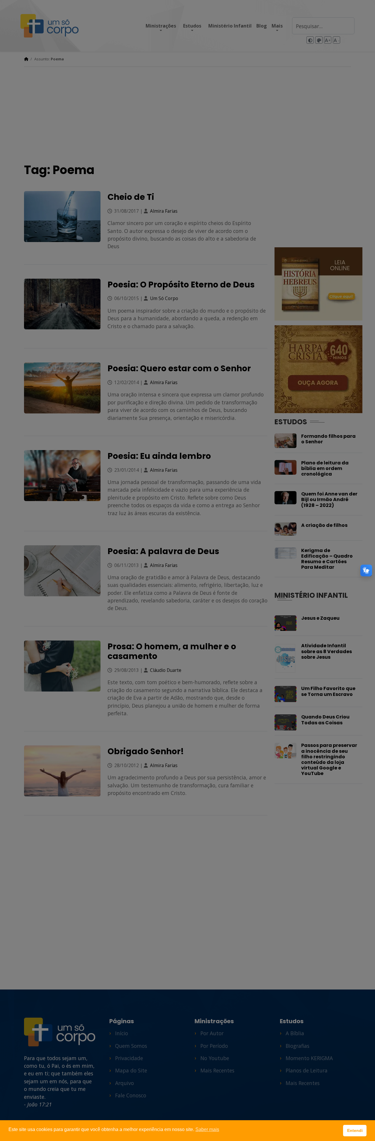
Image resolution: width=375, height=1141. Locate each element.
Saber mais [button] (207, 1129)
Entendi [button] (355, 1130)
